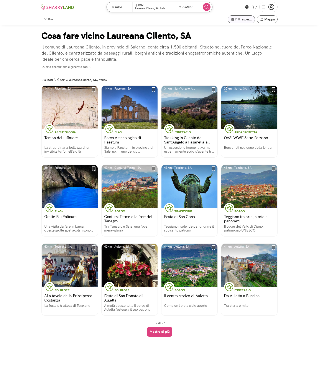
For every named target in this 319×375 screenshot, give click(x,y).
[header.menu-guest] (268, 7)
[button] (121, 7)
